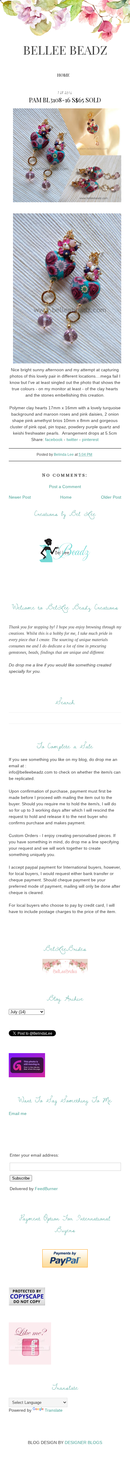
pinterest (90, 439)
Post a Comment (65, 486)
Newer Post (20, 497)
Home (63, 75)
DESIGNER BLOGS (83, 1442)
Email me (18, 1113)
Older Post (111, 497)
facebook (54, 439)
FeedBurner (46, 1188)
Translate (54, 1410)
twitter (72, 439)
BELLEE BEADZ (65, 50)
